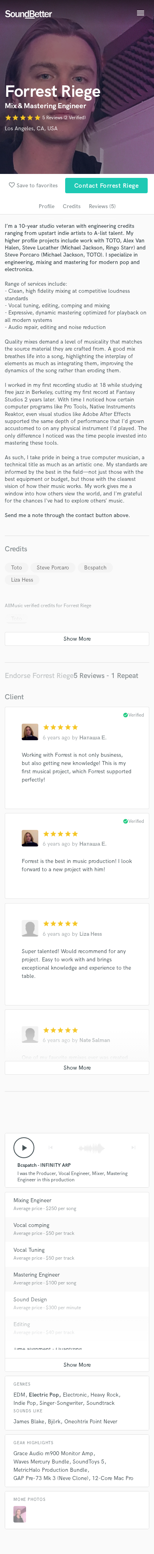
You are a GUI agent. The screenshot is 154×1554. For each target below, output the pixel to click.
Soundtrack (100, 1403)
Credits (72, 206)
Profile (46, 206)
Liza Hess (22, 580)
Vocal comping (31, 1225)
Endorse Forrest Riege (39, 675)
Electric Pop (44, 1394)
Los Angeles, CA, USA (31, 128)
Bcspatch (95, 567)
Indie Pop (24, 1403)
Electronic (75, 1394)
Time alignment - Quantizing (47, 1349)
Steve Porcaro (53, 567)
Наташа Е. (93, 737)
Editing (21, 1324)
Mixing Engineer (32, 1200)
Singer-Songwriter (61, 1403)
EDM (19, 1394)
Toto (16, 567)
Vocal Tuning (29, 1250)
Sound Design (30, 1299)
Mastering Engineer (36, 1274)
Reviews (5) (102, 206)
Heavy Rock (104, 1394)
